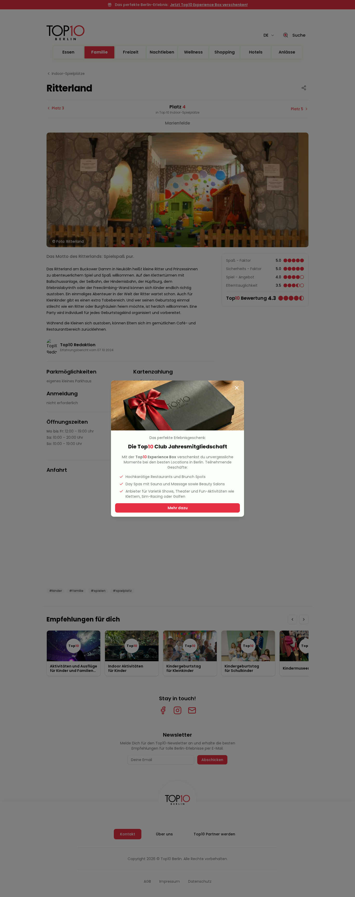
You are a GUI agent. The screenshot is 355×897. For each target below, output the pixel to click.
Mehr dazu (178, 507)
